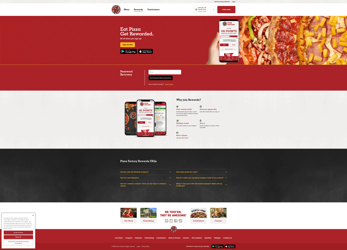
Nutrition (208, 238)
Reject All (18, 237)
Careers (186, 238)
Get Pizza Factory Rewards (222, 1)
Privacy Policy (145, 246)
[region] (18, 231)
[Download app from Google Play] (129, 51)
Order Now (226, 9)
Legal (138, 246)
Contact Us (227, 238)
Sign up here (169, 84)
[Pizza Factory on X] (171, 220)
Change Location (202, 11)
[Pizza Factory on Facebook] (175, 220)
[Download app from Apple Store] (145, 51)
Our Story (119, 238)
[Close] (33, 215)
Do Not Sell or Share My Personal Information (18, 242)
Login (233, 1)
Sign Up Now (128, 45)
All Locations (197, 238)
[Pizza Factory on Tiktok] (180, 220)
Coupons (128, 238)
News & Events (174, 238)
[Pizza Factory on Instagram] (166, 220)
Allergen (217, 238)
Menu (126, 9)
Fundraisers (153, 9)
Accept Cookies (18, 232)
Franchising (149, 238)
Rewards (138, 9)
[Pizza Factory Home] (116, 9)
